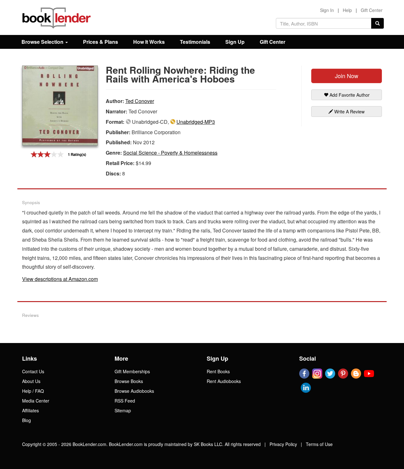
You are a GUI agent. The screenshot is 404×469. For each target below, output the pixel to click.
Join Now (346, 75)
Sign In (327, 10)
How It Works (149, 41)
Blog (26, 420)
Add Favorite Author (349, 95)
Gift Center (372, 10)
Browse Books (129, 381)
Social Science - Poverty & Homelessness (170, 152)
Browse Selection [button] (43, 41)
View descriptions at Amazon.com (60, 279)
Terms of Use (319, 444)
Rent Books (218, 371)
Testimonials (195, 41)
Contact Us (33, 371)
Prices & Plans (100, 41)
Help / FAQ (33, 391)
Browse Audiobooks (134, 391)
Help (347, 10)
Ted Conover (139, 101)
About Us (31, 381)
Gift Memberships (132, 371)
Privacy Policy (283, 444)
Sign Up (235, 41)
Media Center (35, 401)
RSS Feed (125, 401)
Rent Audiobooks (224, 381)
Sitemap (123, 410)
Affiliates (30, 410)
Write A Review (349, 111)
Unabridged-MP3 (195, 121)
